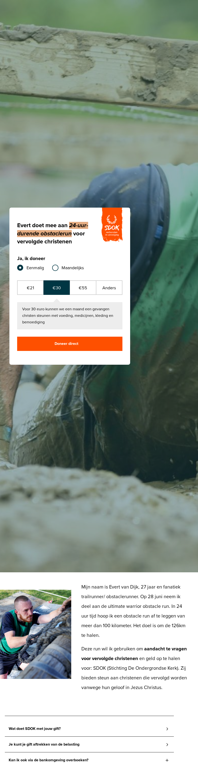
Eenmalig (35, 267)
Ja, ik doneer (31, 258)
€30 (57, 288)
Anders (109, 288)
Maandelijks (73, 267)
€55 (83, 288)
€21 (30, 288)
